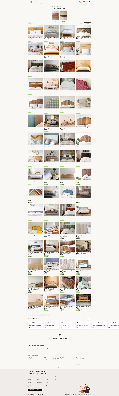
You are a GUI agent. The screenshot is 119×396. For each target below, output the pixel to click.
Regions (89, 394)
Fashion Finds (61, 3)
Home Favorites (54, 3)
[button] (31, 394)
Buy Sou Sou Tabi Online (31, 358)
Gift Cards (75, 3)
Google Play (38, 390)
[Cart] (89, 2)
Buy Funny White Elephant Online (65, 359)
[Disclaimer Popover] (36, 318)
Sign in (84, 1)
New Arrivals (47, 3)
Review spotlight (32, 318)
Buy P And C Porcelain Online (80, 364)
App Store (31, 390)
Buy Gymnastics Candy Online (64, 358)
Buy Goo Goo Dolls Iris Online (48, 363)
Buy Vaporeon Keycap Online (32, 363)
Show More (59, 367)
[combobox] (56, 2)
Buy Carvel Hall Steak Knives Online (81, 363)
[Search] (80, 2)
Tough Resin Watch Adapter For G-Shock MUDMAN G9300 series (51, 359)
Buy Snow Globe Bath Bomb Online (65, 363)
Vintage (66, 3)
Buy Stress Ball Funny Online (80, 358)
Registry (70, 3)
